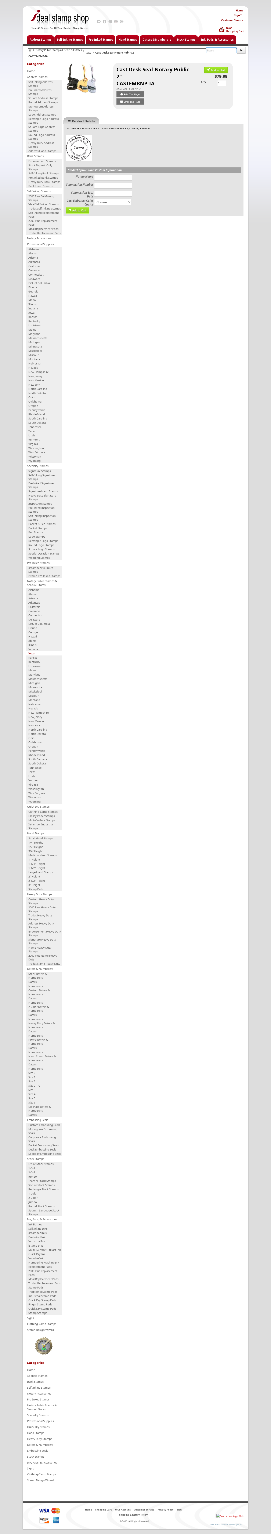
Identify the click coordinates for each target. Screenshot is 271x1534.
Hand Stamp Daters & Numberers (42, 1058)
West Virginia (36, 452)
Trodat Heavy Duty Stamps (40, 917)
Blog (179, 1509)
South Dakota (37, 423)
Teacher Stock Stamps (42, 1181)
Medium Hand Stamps (42, 855)
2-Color (32, 1172)
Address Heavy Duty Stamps (41, 925)
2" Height (34, 876)
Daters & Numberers (156, 39)
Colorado (34, 270)
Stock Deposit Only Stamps (40, 167)
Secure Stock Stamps (41, 1185)
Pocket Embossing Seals (43, 1145)
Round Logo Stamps (41, 545)
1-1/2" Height (36, 868)
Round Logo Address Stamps (41, 137)
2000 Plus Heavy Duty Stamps (42, 909)
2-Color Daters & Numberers (38, 1009)
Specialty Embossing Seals (44, 1154)
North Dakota (37, 393)
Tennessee (34, 427)
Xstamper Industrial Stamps (40, 826)
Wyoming (34, 461)
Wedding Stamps (39, 558)
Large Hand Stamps (40, 872)
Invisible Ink (35, 1258)
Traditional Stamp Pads (42, 1292)
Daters (32, 982)
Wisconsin (34, 456)
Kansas (32, 317)
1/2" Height (35, 847)
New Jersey (35, 376)
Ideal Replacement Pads (43, 229)
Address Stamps (40, 39)
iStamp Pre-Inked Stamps (44, 576)
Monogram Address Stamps (41, 108)
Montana (34, 359)
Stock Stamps (186, 39)
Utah (31, 435)
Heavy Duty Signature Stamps (42, 497)
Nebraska (34, 363)
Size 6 (31, 1102)
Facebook (104, 21)
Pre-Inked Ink (36, 1237)
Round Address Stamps (43, 102)
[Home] (30, 50)
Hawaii (32, 296)
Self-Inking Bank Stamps (43, 173)
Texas (31, 431)
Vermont (34, 439)
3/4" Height (35, 851)
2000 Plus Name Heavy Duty (42, 957)
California (34, 266)
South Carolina (37, 418)
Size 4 (31, 1094)
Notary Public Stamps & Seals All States (59, 50)
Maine (32, 329)
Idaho (32, 300)
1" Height (34, 859)
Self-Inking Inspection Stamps (42, 517)
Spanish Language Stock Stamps (43, 1212)
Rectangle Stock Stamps (43, 1189)
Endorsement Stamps (42, 161)
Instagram (121, 21)
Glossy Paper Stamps (41, 816)
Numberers (35, 986)
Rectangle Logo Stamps (43, 541)
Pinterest (116, 21)
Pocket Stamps (37, 528)
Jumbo (32, 1176)
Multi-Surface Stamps (41, 820)
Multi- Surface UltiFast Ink (44, 1250)
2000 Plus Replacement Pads (42, 222)
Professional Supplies (40, 244)
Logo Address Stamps (42, 114)
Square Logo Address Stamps (41, 128)
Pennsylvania (36, 410)
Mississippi (35, 351)
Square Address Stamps (43, 98)
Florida (32, 287)
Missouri (33, 355)
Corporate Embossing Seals (42, 1139)
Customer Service (232, 20)
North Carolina (37, 389)
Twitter (99, 21)
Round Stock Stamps (41, 1206)
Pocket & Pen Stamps (41, 524)
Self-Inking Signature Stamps (41, 477)
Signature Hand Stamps (43, 491)
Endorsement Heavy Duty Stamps (44, 933)
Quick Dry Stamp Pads (42, 1300)
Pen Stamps (35, 532)
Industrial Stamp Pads (42, 1296)
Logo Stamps (36, 536)
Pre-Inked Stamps (100, 39)
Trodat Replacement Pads (44, 233)
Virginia (33, 444)
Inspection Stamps (40, 503)
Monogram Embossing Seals (42, 1131)
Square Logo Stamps (41, 549)
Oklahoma (34, 401)
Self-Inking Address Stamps (40, 84)
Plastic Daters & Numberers (38, 1042)
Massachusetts (37, 338)
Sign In (238, 15)
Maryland (34, 334)
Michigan (34, 342)
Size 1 (31, 1077)
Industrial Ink (36, 1241)
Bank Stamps (35, 156)
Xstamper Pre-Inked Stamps (41, 570)
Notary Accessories (39, 238)
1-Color (32, 1168)
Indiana (33, 308)
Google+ (110, 21)
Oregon (33, 406)
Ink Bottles (35, 1224)
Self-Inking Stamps (70, 39)
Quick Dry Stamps (38, 806)
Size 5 (31, 1098)
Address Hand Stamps (42, 151)
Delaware (34, 279)
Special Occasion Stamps (43, 553)
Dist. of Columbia (39, 283)
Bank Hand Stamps (40, 186)
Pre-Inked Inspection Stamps (41, 509)
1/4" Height (35, 842)
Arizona (33, 257)
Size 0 (31, 1073)
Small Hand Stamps (40, 838)
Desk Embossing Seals (42, 1149)
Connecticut (36, 274)
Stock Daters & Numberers (37, 975)
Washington (36, 448)
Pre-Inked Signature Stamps (41, 485)
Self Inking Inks (37, 1229)
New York (34, 384)
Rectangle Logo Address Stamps (43, 120)
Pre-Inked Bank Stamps (43, 177)
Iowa (88, 52)
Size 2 (31, 1081)
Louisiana (34, 325)
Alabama (33, 249)
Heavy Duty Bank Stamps (44, 182)
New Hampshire (38, 372)
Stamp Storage (37, 1313)
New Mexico (36, 380)
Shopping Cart (235, 31)
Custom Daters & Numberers (39, 992)
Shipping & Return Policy (133, 1514)
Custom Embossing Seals (44, 1125)
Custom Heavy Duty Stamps (41, 901)
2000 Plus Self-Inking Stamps (41, 198)
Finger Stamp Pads (40, 1304)
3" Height (34, 885)
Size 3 (31, 1090)
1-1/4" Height (36, 864)
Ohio (31, 397)
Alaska (32, 253)
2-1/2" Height (36, 881)
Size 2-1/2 (34, 1085)
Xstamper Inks (37, 1233)
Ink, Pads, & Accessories (217, 39)
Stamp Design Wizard (40, 1330)
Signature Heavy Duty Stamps (42, 941)
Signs (30, 1318)
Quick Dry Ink (36, 1254)
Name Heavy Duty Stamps (39, 949)
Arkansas (34, 262)
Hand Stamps (128, 39)
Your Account (123, 1509)
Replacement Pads (40, 1267)
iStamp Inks (35, 1245)
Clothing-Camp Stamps (43, 812)
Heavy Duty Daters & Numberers (41, 1025)
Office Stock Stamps (41, 1164)
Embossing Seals (37, 1120)
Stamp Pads (35, 889)
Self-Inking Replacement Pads (43, 214)
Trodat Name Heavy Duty (44, 964)
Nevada (33, 368)
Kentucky (34, 321)
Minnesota (35, 346)
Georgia (33, 291)
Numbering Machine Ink (43, 1262)
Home (239, 10)
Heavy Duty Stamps (39, 894)
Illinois (32, 304)
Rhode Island (36, 414)
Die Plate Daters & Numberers (39, 1108)
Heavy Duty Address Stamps (41, 145)
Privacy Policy (165, 1509)
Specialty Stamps (37, 466)
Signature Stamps (39, 471)
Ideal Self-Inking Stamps (43, 204)
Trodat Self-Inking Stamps (44, 208)
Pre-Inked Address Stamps (39, 92)
